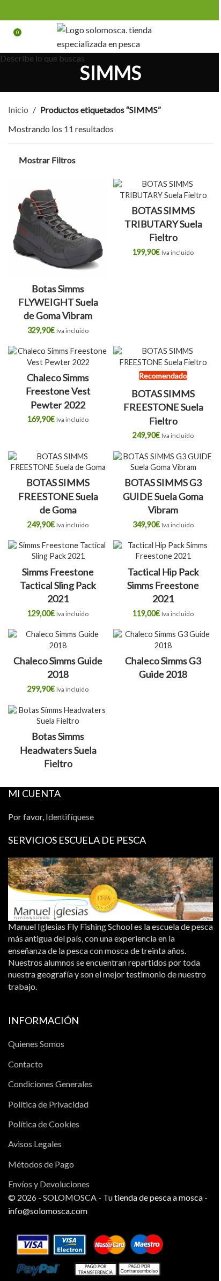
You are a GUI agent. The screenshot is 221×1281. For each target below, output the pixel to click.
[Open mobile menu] (208, 36)
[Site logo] (111, 35)
